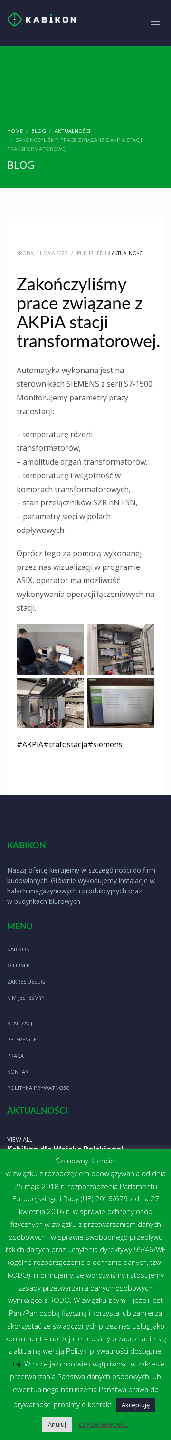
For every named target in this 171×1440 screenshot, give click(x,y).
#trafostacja (65, 744)
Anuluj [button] (57, 1424)
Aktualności (128, 253)
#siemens (105, 744)
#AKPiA (30, 744)
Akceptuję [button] (136, 1405)
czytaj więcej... (103, 1424)
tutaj (13, 1363)
